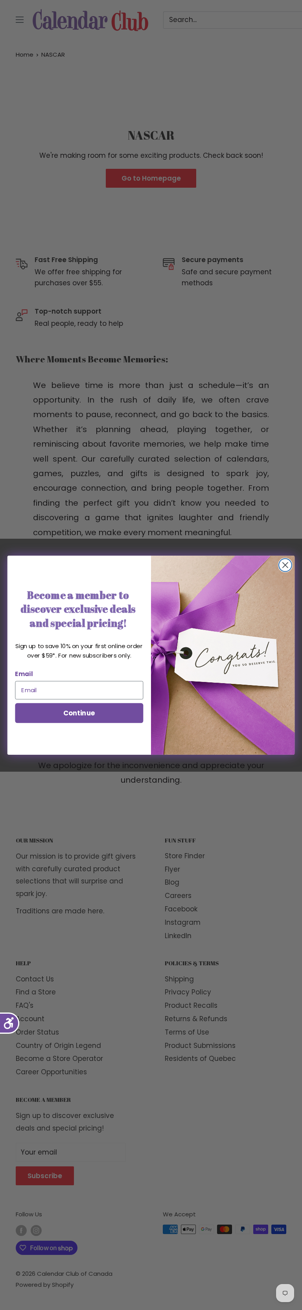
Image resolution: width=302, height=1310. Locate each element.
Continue (79, 712)
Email (24, 673)
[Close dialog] (285, 564)
